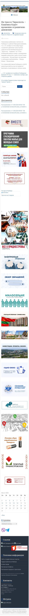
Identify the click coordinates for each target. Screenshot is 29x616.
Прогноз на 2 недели (8, 195)
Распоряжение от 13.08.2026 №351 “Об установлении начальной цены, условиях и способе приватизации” (13, 112)
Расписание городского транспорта (11, 569)
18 (6, 505)
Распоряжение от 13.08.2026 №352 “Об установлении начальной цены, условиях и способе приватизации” (13, 106)
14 (17, 503)
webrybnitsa (6, 33)
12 (10, 503)
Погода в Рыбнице (6, 191)
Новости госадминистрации (15, 35)
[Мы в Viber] (3, 531)
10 (2, 503)
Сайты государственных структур (10, 559)
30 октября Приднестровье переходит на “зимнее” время (13, 81)
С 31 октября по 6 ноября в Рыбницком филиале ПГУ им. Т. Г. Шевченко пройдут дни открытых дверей (14, 74)
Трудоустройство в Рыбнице (9, 561)
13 (14, 503)
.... (2, 116)
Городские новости (20, 33)
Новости (3, 35)
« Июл (3, 515)
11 (6, 503)
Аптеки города (5, 564)
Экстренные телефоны (7, 567)
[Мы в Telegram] (7, 531)
